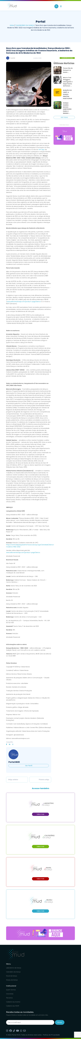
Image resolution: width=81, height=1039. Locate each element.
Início (12, 25)
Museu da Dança (12, 980)
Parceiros (9, 998)
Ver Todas (64, 117)
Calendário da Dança (13, 972)
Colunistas (9, 994)
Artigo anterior (13, 780)
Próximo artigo (44, 780)
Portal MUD (12, 58)
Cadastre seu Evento (13, 1002)
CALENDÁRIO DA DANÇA (25, 25)
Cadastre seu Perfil (12, 1006)
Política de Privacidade (51, 1035)
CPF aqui (41, 150)
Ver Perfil (28, 765)
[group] (64, 136)
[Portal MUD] (29, 6)
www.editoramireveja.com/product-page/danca (24, 302)
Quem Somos (11, 990)
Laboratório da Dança (13, 968)
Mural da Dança (11, 976)
